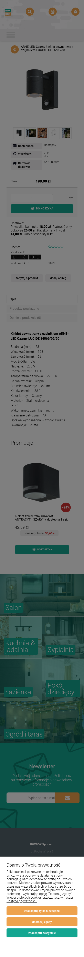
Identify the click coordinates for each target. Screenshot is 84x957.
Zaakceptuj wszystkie (42, 933)
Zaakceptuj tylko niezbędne (42, 910)
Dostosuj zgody (42, 922)
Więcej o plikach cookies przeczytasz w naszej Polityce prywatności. (40, 899)
